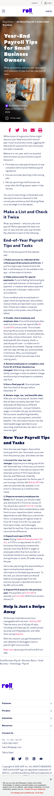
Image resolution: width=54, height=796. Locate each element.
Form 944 (20, 596)
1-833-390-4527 (10, 743)
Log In (49, 3)
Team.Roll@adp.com (11, 747)
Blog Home (8, 21)
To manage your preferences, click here (27, 793)
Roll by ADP (34, 482)
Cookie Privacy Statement (35, 789)
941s (12, 327)
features (19, 634)
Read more (9, 649)
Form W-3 (31, 506)
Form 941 (29, 592)
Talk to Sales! (8, 752)
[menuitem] (10, 130)
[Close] (51, 779)
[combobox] (25, 661)
